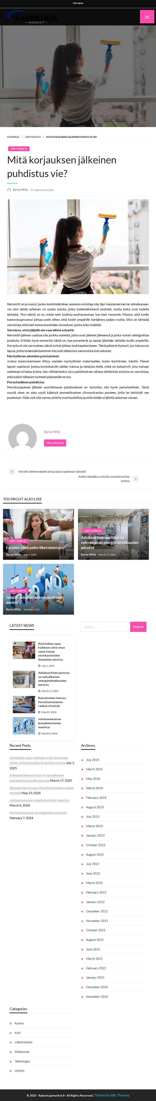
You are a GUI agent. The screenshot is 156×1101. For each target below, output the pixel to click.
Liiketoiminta (33, 137)
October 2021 (95, 930)
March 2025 (94, 769)
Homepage (13, 137)
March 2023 (94, 826)
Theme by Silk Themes (111, 1095)
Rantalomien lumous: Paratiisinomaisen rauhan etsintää (52, 702)
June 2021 (93, 949)
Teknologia (22, 1061)
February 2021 (96, 968)
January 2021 (95, 977)
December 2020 (97, 987)
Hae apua (78, 2)
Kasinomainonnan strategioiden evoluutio (38, 812)
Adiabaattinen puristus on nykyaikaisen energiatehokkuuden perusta (109, 542)
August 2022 (95, 854)
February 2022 (96, 892)
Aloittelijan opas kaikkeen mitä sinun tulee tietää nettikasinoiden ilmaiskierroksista (51, 651)
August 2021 (95, 939)
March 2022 (94, 883)
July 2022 (92, 864)
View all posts (55, 443)
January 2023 (95, 835)
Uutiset (20, 1070)
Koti (18, 1033)
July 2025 (92, 760)
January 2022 (95, 902)
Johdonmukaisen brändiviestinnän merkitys (34, 600)
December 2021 (97, 911)
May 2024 (93, 778)
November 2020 (97, 996)
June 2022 (93, 873)
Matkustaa (22, 1051)
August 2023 (95, 807)
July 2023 (92, 816)
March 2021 (94, 958)
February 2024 (96, 797)
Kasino (19, 1023)
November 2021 (97, 921)
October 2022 (95, 845)
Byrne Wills (21, 189)
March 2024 (94, 788)
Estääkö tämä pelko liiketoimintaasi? (36, 547)
